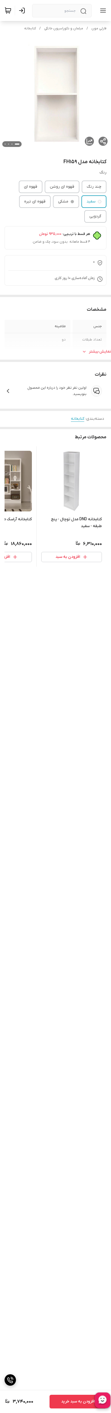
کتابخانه (30, 28)
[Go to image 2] (12, 144)
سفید (91, 201)
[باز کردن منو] (101, 10)
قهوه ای (30, 186)
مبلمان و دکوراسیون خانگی (63, 28)
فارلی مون (98, 28)
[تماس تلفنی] (10, 1380)
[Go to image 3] (8, 144)
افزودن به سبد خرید (78, 1401)
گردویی (95, 216)
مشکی (63, 201)
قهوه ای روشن (62, 186)
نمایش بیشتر (100, 351)
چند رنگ (94, 186)
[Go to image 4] (5, 144)
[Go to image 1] (17, 144)
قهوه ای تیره (35, 201)
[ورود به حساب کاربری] (23, 11)
